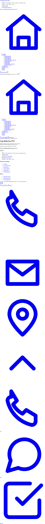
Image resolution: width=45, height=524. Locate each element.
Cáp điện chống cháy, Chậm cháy (10, 60)
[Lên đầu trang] (22, 385)
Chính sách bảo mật (7, 176)
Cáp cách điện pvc (7, 58)
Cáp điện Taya (6, 167)
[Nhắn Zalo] (2, 184)
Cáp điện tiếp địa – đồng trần (9, 129)
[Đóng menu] (18, 74)
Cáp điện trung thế (7, 56)
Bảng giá (3, 67)
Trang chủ (2, 138)
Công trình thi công (7, 130)
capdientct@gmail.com (7, 157)
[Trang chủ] (23, 53)
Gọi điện (2, 185)
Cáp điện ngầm (7, 127)
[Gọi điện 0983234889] (0, 184)
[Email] (22, 294)
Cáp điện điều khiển (7, 61)
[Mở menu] (7, 72)
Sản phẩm (4, 55)
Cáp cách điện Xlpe (7, 59)
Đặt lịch (10, 185)
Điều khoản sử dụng (7, 178)
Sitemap (1, 182)
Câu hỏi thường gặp (7, 179)
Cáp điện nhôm (7, 128)
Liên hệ (3, 69)
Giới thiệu (4, 54)
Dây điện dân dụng (7, 57)
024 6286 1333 (9, 156)
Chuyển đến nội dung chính (5, 0)
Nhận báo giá (11, 137)
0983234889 (6, 154)
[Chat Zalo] (22, 249)
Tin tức (3, 68)
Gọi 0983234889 (4, 137)
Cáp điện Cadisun (5, 66)
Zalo (6, 185)
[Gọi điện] (22, 230)
